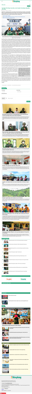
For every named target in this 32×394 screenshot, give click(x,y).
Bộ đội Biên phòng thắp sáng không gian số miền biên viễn (19, 332)
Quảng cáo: (5, 388)
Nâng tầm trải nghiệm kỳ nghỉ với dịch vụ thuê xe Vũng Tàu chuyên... (20, 344)
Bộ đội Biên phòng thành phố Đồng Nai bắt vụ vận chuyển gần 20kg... (18, 267)
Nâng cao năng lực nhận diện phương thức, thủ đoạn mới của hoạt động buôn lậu (14, 16)
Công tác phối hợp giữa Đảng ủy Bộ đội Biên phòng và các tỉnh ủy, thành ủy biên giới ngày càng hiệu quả (20, 338)
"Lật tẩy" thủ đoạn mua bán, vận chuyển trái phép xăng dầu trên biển (16, 8)
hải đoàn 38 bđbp (4, 85)
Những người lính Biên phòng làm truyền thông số (11, 325)
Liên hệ (3, 389)
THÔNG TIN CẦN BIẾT (5, 343)
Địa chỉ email (18, 90)
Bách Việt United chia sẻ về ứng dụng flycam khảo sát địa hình (19, 364)
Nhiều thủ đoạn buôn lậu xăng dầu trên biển (9, 17)
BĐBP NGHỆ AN (9, 85)
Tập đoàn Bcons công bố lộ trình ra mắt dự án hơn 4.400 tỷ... (19, 354)
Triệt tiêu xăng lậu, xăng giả (6, 15)
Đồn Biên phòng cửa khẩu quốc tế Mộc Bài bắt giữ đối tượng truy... (18, 244)
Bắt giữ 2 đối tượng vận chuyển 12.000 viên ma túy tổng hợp (17, 263)
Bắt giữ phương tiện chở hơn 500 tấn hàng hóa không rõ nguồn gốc (18, 240)
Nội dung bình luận (4, 93)
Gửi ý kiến (28, 101)
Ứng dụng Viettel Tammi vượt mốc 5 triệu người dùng (17, 349)
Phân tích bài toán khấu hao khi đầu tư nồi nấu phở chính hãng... (19, 369)
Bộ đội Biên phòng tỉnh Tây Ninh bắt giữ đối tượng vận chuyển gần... (18, 271)
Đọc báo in (4, 276)
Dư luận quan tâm (5, 238)
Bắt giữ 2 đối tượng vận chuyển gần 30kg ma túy (11, 165)
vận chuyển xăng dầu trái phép (16, 85)
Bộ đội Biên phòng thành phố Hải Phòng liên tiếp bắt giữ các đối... (18, 255)
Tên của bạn (3, 90)
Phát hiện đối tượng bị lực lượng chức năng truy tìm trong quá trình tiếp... (19, 259)
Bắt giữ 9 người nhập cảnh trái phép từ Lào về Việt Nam (12, 197)
